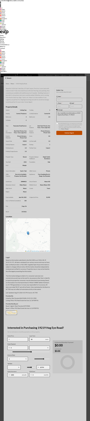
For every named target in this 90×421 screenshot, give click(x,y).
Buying (2, 41)
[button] (28, 233)
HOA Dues (32, 371)
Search (2, 37)
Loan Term (32, 336)
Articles (2, 43)
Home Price (10, 336)
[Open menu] (0, 72)
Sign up (1, 29)
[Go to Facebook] (0, 2)
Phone (60, 103)
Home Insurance (12, 371)
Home (7, 83)
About (2, 46)
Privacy (66, 129)
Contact (2, 48)
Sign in (5, 29)
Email (73, 103)
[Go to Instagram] (0, 3)
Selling (2, 39)
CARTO (48, 251)
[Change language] (1, 8)
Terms (62, 129)
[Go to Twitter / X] (0, 5)
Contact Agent (69, 133)
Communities (4, 44)
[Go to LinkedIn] (0, 6)
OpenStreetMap (35, 251)
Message (60, 109)
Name (60, 96)
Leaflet (28, 251)
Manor (12, 83)
